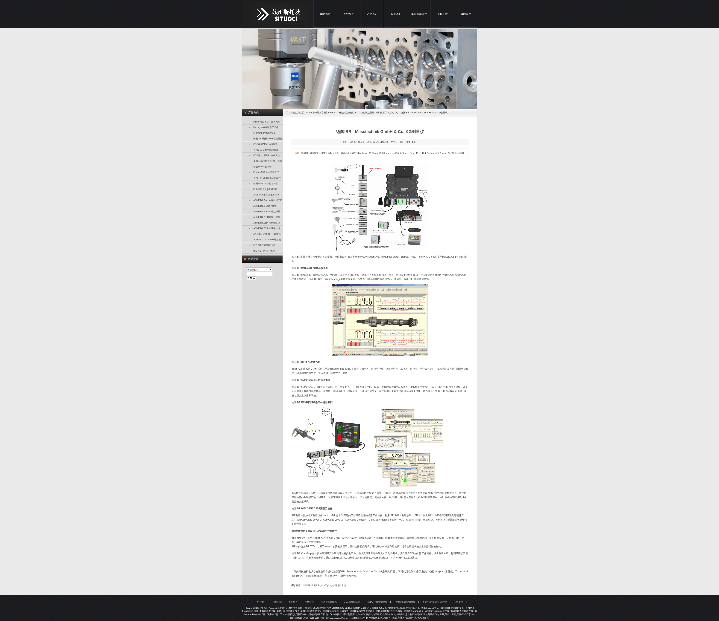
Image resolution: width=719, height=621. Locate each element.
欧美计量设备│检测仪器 (265, 189)
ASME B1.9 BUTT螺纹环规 (266, 211)
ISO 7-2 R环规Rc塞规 (264, 251)
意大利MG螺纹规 (413, 614)
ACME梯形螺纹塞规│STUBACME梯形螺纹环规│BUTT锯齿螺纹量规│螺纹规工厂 (346, 112)
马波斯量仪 (428, 614)
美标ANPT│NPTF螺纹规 (434, 602)
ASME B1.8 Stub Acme (264, 206)
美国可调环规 (419, 14)
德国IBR (307, 585)
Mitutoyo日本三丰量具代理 (266, 121)
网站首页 (325, 14)
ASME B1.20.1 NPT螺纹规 (266, 228)
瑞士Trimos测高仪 (262, 166)
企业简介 (349, 14)
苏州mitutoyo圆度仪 (395, 614)
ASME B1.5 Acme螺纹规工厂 (267, 200)
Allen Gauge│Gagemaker (266, 194)
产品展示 (372, 14)
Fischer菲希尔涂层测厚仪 (266, 172)
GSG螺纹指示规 (352, 602)
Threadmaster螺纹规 (404, 602)
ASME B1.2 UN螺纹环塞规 (266, 217)
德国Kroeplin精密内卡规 (265, 183)
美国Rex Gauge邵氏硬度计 (267, 178)
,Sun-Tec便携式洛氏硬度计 (370, 614)
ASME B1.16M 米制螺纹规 (266, 222)
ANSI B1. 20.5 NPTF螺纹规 (267, 234)
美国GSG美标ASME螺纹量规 (268, 138)
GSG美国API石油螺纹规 (265, 144)
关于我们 (261, 602)
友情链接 (309, 602)
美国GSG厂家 (464, 614)
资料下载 (442, 14)
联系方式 (277, 602)
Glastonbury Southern (264, 133)
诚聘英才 (466, 14)
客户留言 (293, 602)
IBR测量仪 (316, 585)
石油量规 (458, 602)
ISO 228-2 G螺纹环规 (264, 245)
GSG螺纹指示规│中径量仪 (266, 155)
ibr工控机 (327, 585)
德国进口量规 (339, 585)
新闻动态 (395, 14)
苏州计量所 (450, 614)
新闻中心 (393, 112)
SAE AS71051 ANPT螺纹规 (267, 239)
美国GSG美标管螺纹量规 (265, 150)
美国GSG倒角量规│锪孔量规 (267, 161)
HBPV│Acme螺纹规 (377, 602)
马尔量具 (439, 614)
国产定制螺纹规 (329, 602)
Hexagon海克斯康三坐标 (265, 127)
